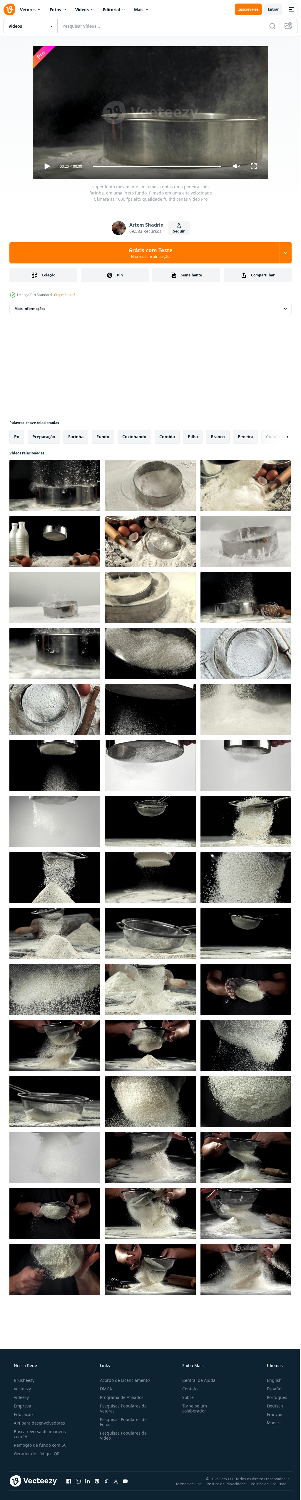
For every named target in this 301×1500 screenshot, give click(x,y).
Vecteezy (21, 1389)
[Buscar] (268, 25)
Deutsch (271, 1406)
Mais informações (29, 308)
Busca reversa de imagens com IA (39, 1434)
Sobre (185, 1397)
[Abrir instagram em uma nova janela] (78, 1480)
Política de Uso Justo (264, 1483)
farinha (75, 436)
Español (271, 1389)
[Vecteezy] (9, 9)
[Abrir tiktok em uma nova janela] (106, 1480)
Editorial (111, 9)
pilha (193, 436)
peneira (245, 436)
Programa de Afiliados (120, 1397)
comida (167, 436)
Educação (22, 1414)
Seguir (177, 231)
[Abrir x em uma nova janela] (115, 1480)
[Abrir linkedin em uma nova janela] (87, 1480)
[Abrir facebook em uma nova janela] (68, 1480)
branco (218, 436)
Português (273, 1397)
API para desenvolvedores (38, 1423)
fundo (102, 436)
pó (16, 436)
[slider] (155, 166)
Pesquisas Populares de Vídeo (121, 1435)
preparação (43, 436)
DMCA (104, 1389)
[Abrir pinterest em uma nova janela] (97, 1480)
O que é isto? (64, 294)
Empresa (22, 1406)
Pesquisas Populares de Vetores (121, 1408)
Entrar (268, 9)
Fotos (55, 9)
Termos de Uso (184, 1483)
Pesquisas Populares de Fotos (121, 1422)
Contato (187, 1389)
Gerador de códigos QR (36, 1453)
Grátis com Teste (148, 253)
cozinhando (134, 436)
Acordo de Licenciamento (123, 1380)
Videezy (20, 1397)
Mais (138, 9)
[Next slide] (277, 437)
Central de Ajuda (196, 1380)
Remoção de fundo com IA (39, 1445)
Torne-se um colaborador (191, 1408)
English (270, 1380)
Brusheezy (23, 1380)
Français (271, 1414)
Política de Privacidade (221, 1483)
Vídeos (82, 9)
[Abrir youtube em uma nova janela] (125, 1480)
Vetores (28, 9)
